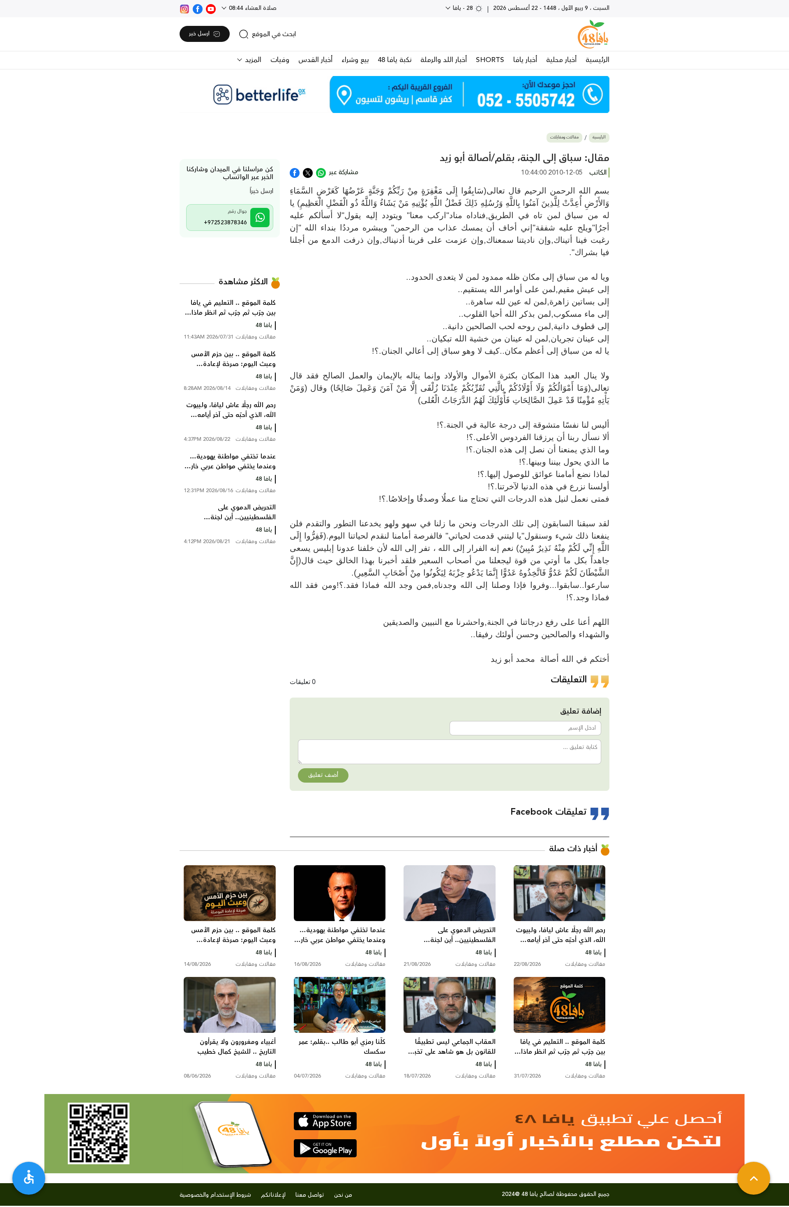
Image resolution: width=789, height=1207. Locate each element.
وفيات (279, 60)
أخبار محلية (561, 60)
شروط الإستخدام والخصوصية (215, 1195)
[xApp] (308, 172)
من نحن (343, 1195)
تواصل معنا (309, 1195)
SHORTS (490, 60)
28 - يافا (463, 8)
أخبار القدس (315, 60)
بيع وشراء (355, 60)
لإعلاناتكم (273, 1195)
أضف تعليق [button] (323, 775)
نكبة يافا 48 (394, 60)
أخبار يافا (525, 60)
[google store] (325, 1148)
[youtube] (211, 8)
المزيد (252, 60)
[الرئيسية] (593, 34)
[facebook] (198, 8)
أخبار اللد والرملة (443, 60)
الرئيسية (597, 60)
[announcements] (394, 94)
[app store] (325, 1121)
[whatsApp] (321, 172)
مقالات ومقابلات (564, 137)
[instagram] (184, 8)
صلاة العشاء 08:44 (252, 8)
